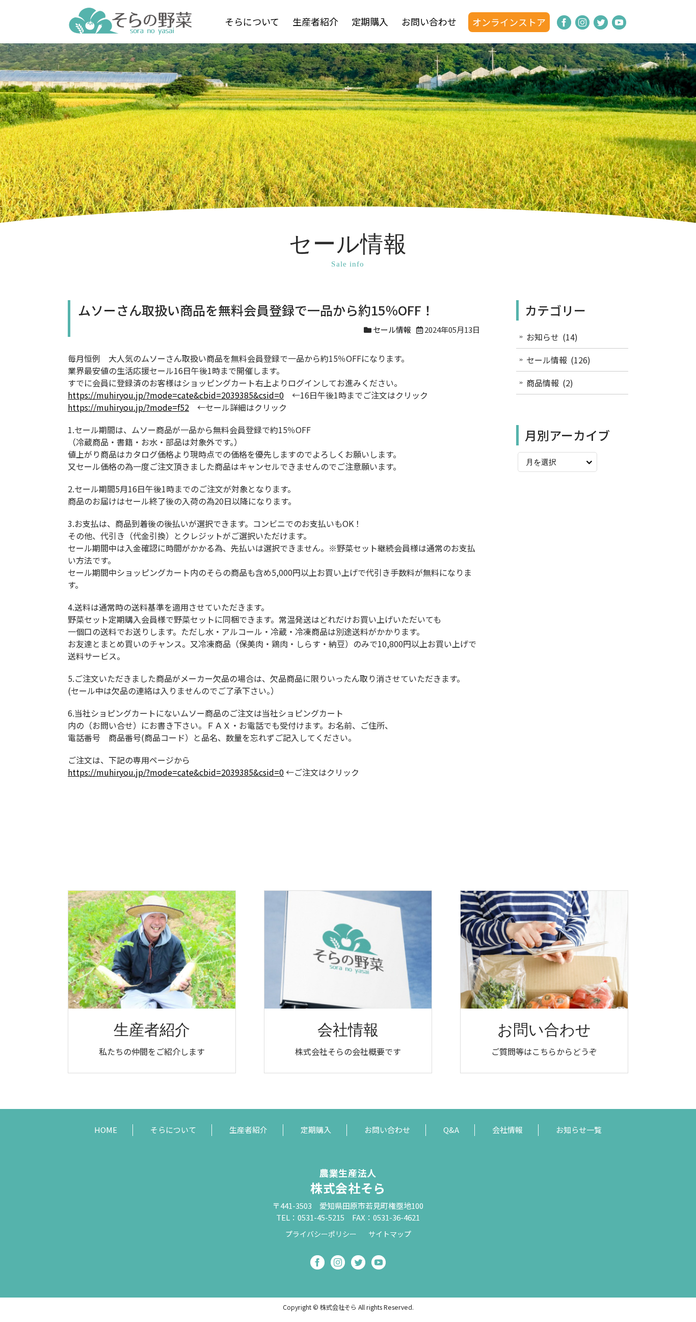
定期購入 (370, 21)
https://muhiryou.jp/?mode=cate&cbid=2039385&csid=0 (176, 395)
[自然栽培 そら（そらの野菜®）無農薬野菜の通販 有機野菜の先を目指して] (131, 29)
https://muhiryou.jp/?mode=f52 (128, 407)
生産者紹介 (315, 21)
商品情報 (542, 383)
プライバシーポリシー (321, 1234)
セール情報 (392, 329)
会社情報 (507, 1129)
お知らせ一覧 (579, 1129)
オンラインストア (509, 22)
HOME (105, 1129)
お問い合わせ (429, 21)
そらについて (252, 21)
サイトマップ (389, 1234)
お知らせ (542, 337)
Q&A (451, 1129)
